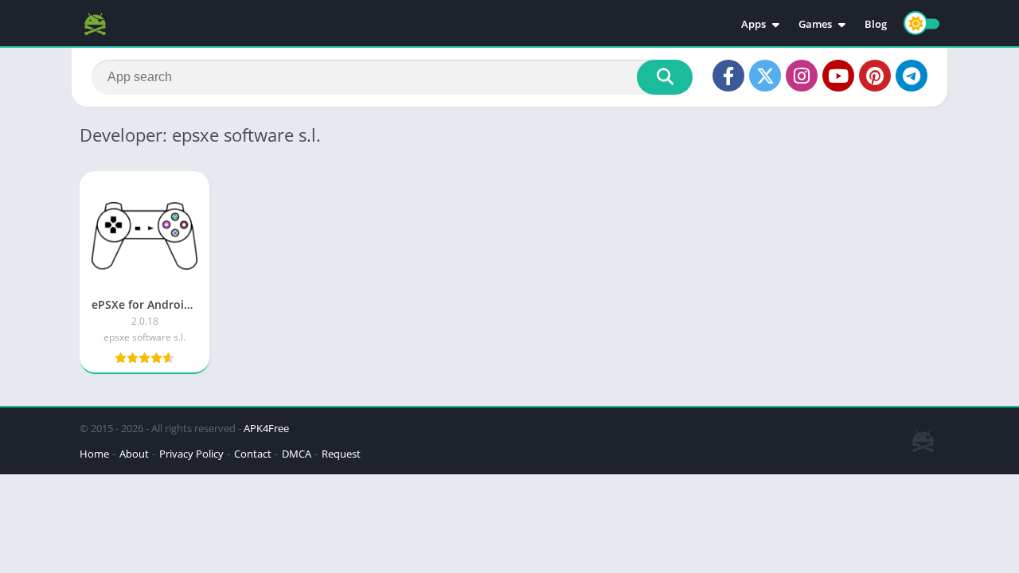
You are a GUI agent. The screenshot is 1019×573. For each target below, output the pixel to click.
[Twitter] (765, 76)
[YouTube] (838, 76)
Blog (876, 24)
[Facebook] (728, 76)
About (134, 453)
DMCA (296, 453)
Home (94, 453)
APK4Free (266, 428)
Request (341, 453)
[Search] (665, 77)
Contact (252, 453)
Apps (753, 24)
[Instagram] (802, 76)
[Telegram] (911, 76)
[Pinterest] (875, 76)
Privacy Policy (191, 453)
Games (815, 24)
